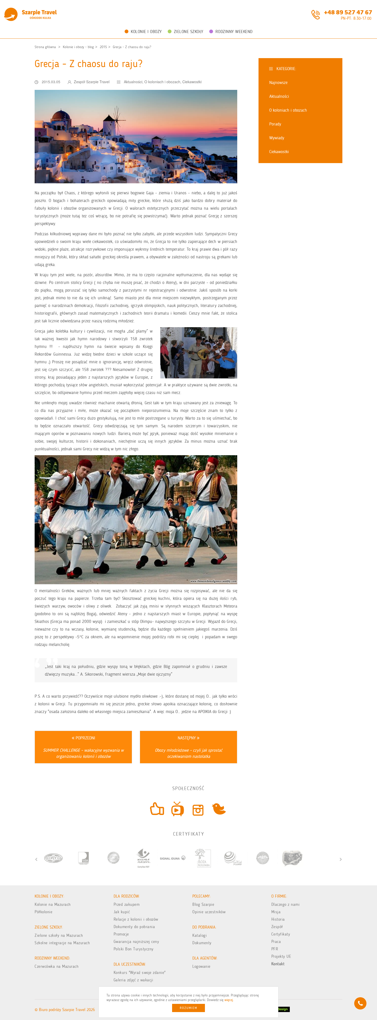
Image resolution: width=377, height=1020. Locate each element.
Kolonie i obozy (146, 31)
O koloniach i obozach (162, 81)
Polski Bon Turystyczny (134, 949)
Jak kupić (122, 911)
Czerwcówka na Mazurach (56, 966)
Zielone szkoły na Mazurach (59, 935)
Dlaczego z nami (285, 904)
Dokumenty (202, 942)
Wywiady (276, 137)
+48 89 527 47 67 (348, 11)
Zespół (277, 926)
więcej (228, 1000)
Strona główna (45, 47)
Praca (276, 941)
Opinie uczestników (208, 911)
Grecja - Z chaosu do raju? (132, 47)
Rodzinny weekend (234, 31)
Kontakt (278, 963)
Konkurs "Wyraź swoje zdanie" (140, 972)
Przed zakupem (127, 904)
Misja (276, 911)
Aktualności (133, 81)
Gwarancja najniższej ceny (136, 941)
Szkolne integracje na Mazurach (62, 942)
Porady (275, 123)
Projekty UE (281, 956)
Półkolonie (43, 911)
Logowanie (201, 966)
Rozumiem (188, 1008)
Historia (278, 919)
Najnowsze (278, 82)
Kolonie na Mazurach (53, 904)
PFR (274, 949)
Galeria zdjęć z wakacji (133, 980)
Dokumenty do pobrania (134, 926)
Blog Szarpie (203, 904)
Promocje (121, 934)
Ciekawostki (192, 81)
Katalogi (199, 935)
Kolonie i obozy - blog (78, 47)
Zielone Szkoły (188, 31)
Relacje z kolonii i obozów (136, 919)
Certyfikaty (280, 934)
